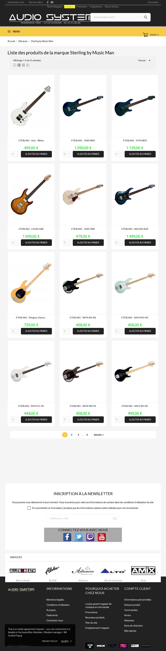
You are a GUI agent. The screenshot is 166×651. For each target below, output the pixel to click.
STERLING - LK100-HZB (31, 228)
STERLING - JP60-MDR (83, 140)
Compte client (137, 588)
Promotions (91, 612)
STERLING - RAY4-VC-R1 (31, 406)
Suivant (99, 435)
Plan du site (91, 622)
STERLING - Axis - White (31, 140)
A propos (51, 610)
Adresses (129, 620)
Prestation (82, 6)
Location (69, 6)
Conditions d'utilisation (58, 605)
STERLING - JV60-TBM (83, 228)
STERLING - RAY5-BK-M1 (135, 406)
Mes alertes (130, 631)
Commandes (131, 610)
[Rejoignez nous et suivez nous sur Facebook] (67, 537)
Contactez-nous (16, 2)
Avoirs (127, 615)
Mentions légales (55, 599)
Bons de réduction (133, 625)
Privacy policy (49, 641)
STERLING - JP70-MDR (135, 140)
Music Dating (111, 6)
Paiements (52, 615)
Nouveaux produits (95, 617)
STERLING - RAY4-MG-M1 (134, 317)
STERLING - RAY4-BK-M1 (83, 317)
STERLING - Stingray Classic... (31, 317)
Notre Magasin (54, 6)
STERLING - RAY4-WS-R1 (83, 406)
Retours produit (132, 605)
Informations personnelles (137, 599)
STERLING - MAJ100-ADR (134, 228)
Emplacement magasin (97, 628)
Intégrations (96, 6)
